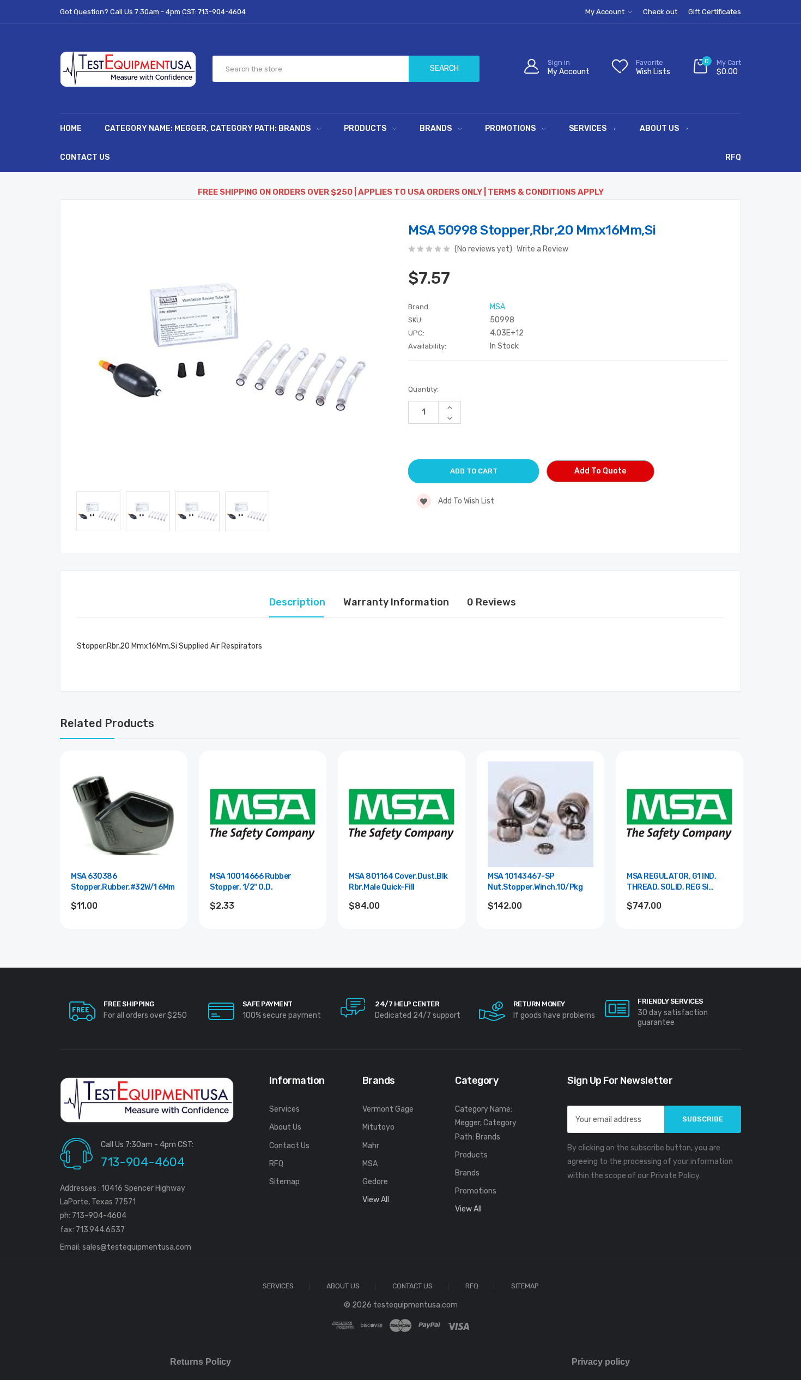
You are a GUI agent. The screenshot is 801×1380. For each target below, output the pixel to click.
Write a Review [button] (542, 249)
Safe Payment (267, 1004)
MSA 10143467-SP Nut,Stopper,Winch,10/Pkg (535, 882)
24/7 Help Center (407, 1004)
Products (365, 128)
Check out (660, 12)
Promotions (510, 128)
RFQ (733, 157)
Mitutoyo (378, 1127)
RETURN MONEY (539, 1004)
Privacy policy (601, 1361)
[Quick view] (167, 817)
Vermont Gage (388, 1109)
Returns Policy (200, 1361)
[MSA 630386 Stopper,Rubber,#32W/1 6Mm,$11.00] (124, 814)
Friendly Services (670, 1001)
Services (587, 128)
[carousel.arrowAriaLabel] (82, 1011)
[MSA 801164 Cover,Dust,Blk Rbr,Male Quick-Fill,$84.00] (401, 814)
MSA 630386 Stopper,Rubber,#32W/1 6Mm (123, 882)
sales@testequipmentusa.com (136, 1247)
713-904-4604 (143, 1162)
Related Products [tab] (107, 723)
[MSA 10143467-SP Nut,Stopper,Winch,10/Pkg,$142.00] (540, 814)
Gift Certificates (714, 12)
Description (297, 602)
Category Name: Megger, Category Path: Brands (208, 128)
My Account (605, 12)
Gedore (375, 1181)
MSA (370, 1163)
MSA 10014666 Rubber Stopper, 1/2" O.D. (251, 882)
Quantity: (423, 389)
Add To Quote (600, 471)
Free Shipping (129, 1004)
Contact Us (85, 157)
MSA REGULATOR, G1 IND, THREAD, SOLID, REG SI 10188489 (671, 882)
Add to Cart (124, 935)
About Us (659, 128)
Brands (436, 128)
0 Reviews (491, 602)
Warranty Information (396, 602)
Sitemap (284, 1181)
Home (71, 128)
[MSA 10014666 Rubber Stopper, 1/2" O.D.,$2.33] (262, 814)
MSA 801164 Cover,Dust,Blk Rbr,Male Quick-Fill (398, 882)
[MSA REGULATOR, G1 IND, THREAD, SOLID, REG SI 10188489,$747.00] (679, 814)
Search (444, 68)
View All (375, 1199)
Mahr (370, 1145)
